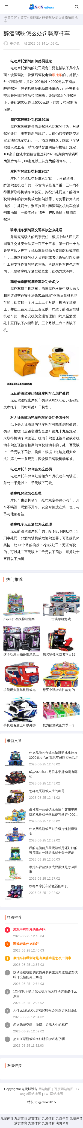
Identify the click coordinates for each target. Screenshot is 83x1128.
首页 (23, 18)
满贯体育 (34, 1118)
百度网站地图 (64, 1089)
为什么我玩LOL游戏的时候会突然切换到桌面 (45, 1010)
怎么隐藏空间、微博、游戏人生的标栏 (40, 1024)
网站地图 (45, 1089)
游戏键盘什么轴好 (26, 944)
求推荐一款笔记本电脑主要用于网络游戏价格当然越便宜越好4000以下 (53, 814)
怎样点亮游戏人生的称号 (47, 791)
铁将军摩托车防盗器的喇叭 (48, 886)
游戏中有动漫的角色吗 (29, 929)
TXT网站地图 (53, 1094)
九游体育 (6, 1118)
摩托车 (34, 18)
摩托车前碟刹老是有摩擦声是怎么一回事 (42, 958)
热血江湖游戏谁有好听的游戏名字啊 (39, 1039)
